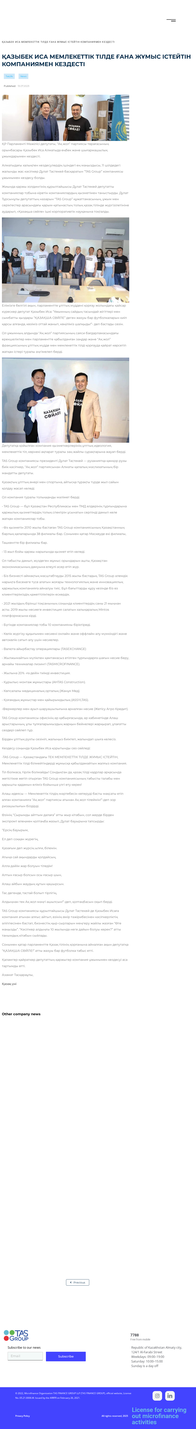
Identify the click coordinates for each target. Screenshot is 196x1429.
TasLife (9, 76)
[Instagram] (157, 1396)
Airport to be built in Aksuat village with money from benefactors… (65, 1092)
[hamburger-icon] (169, 21)
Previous (79, 1282)
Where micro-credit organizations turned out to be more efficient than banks (74, 1238)
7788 (134, 1335)
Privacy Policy (22, 1415)
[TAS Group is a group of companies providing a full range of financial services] (170, 1396)
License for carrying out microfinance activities (159, 1416)
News (23, 76)
